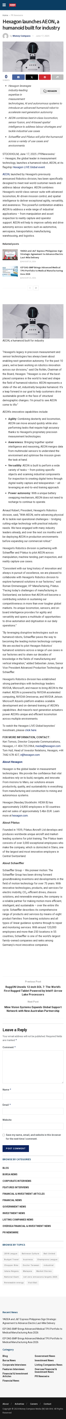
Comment (9, 1047)
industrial (49, 1265)
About (6, 1404)
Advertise (19, 1404)
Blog (6, 1168)
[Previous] (29, 288)
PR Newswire (17, 15)
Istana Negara (11, 1271)
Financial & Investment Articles (24, 1193)
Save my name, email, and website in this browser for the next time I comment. (33, 1137)
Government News (14, 1206)
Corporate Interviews (17, 1181)
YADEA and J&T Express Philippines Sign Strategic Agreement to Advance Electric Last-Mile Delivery (41, 254)
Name (7, 1089)
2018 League (10, 1254)
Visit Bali (32, 1283)
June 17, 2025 (42, 36)
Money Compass (21, 36)
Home (5, 15)
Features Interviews (16, 1187)
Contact (47, 1404)
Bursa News (10, 1174)
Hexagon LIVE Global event (29, 167)
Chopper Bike (11, 1265)
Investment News (14, 1213)
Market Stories (44, 1271)
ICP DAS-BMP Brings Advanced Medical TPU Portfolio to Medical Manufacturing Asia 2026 (41, 270)
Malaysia (27, 1271)
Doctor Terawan (31, 1265)
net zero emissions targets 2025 (40, 1277)
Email (7, 1104)
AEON (6, 174)
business (28, 1259)
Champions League (47, 1259)
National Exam (11, 1277)
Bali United (49, 1254)
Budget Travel (11, 1259)
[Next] (36, 288)
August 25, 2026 (29, 261)
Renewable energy (14, 1283)
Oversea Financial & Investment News (27, 1226)
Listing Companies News (18, 1219)
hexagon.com (20, 815)
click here (30, 730)
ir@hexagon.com (30, 754)
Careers (34, 1404)
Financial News (12, 1200)
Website (7, 1120)
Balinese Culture (30, 1254)
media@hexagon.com (48, 746)
